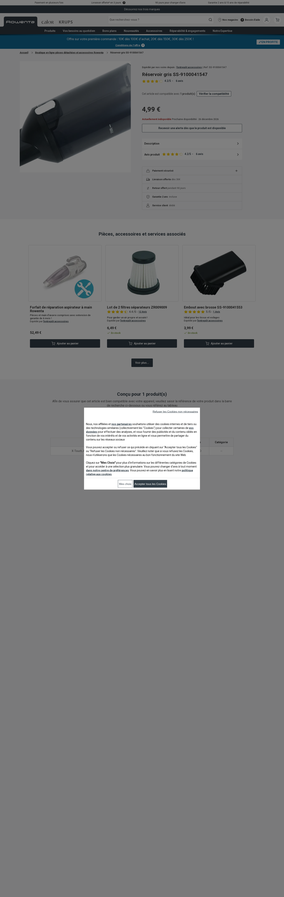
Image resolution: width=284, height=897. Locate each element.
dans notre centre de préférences (107, 470)
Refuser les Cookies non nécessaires (175, 411)
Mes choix (125, 483)
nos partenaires (121, 423)
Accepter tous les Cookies (150, 483)
